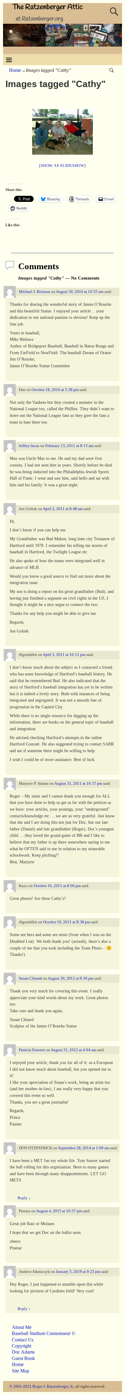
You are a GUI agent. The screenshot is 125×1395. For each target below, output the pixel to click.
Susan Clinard (30, 978)
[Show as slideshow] (62, 165)
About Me (22, 1327)
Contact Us (22, 1339)
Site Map (20, 1370)
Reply (24, 1198)
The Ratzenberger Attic (47, 7)
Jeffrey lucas (29, 446)
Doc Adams (23, 1351)
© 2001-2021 (20, 1386)
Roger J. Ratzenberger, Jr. (52, 1386)
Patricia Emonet (32, 1050)
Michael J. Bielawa (34, 292)
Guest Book (23, 1358)
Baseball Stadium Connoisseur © (43, 1333)
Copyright (21, 1345)
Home (15, 70)
